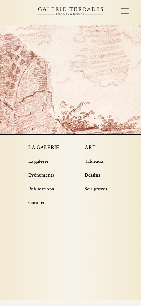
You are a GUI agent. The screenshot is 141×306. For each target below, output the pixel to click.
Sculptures (96, 189)
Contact (36, 202)
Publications (41, 189)
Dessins (92, 175)
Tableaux (94, 161)
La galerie (38, 161)
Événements (41, 175)
